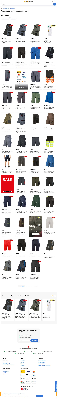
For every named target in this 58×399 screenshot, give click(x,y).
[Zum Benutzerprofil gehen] (53, 1)
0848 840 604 (5, 362)
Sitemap (22, 362)
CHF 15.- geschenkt (56, 388)
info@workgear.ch (6, 363)
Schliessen (40, 395)
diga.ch (4, 374)
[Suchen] (54, 4)
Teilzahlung (34, 381)
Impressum (23, 365)
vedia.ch (4, 372)
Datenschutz (23, 360)
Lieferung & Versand (42, 360)
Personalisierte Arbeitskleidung (44, 365)
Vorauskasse (28, 381)
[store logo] (28, 1)
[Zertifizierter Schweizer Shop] (22, 389)
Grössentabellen (41, 363)
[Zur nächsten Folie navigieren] (55, 296)
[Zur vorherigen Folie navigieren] (52, 296)
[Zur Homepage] (1, 8)
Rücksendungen (41, 362)
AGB (21, 363)
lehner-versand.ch (6, 369)
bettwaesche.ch (6, 371)
